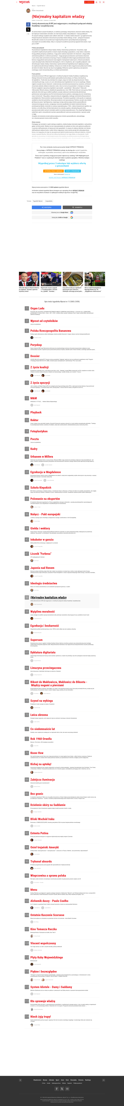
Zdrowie (51, 1080)
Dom (67, 1080)
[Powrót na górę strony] (103, 1080)
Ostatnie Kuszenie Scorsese (47, 915)
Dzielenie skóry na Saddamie (47, 805)
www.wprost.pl (64, 1102)
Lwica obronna (39, 714)
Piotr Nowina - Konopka (38, 882)
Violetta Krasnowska (38, 480)
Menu (33, 889)
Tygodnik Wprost (37, 201)
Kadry (33, 448)
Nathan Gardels (37, 826)
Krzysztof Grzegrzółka (38, 546)
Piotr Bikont (36, 693)
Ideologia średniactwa (43, 583)
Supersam (36, 639)
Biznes (45, 1080)
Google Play (74, 192)
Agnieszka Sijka (37, 707)
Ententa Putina (39, 833)
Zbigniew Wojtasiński (38, 772)
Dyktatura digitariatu (42, 652)
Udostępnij (47, 207)
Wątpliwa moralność (42, 611)
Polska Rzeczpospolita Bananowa (50, 330)
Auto (62, 1080)
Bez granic (36, 793)
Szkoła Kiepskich (40, 487)
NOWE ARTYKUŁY (62, 177)
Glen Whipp (36, 921)
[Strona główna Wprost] (24, 2)
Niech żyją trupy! (40, 1016)
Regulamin (69, 1083)
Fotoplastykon (39, 431)
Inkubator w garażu (42, 539)
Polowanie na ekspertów (45, 498)
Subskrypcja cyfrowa (56, 1083)
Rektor (34, 420)
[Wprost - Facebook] (57, 1089)
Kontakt (48, 1083)
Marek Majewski (37, 405)
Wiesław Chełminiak (38, 950)
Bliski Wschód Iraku (42, 819)
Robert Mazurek (37, 375)
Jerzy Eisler (36, 745)
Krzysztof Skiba (37, 1024)
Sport (57, 1080)
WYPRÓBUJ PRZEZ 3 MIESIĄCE (53, 171)
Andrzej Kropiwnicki (38, 674)
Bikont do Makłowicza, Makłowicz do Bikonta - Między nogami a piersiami (58, 683)
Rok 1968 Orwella (41, 738)
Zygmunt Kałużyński (49, 979)
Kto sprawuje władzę (42, 1001)
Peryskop (36, 344)
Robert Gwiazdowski (38, 604)
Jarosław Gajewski (48, 464)
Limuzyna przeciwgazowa (45, 667)
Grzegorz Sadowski (37, 811)
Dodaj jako (60, 217)
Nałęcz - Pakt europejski (45, 514)
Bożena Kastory (37, 786)
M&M (33, 398)
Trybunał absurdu (41, 861)
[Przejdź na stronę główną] (16, 2)
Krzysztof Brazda (37, 660)
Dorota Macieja (37, 464)
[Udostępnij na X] (28, 29)
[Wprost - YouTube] (67, 1089)
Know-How (36, 753)
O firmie (43, 1083)
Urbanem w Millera (41, 456)
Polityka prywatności (77, 1083)
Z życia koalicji (39, 367)
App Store (67, 192)
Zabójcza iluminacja (42, 779)
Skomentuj (78, 207)
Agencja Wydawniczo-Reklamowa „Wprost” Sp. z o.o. (59, 1097)
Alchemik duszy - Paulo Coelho (49, 900)
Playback (35, 412)
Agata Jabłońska (37, 868)
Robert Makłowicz (47, 693)
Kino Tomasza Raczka (43, 929)
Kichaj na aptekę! (40, 764)
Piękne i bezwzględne (43, 971)
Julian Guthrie (36, 721)
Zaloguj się (67, 174)
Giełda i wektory (40, 528)
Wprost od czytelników (44, 321)
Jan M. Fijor (36, 560)
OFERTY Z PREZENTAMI (72, 171)
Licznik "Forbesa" (40, 553)
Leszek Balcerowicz (38, 618)
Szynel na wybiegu (41, 700)
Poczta (34, 439)
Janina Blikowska (50, 480)
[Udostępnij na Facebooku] (28, 24)
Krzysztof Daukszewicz (38, 1009)
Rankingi (88, 1080)
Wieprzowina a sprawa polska (48, 875)
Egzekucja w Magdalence (45, 472)
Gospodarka (48, 201)
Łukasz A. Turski (37, 507)
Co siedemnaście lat (42, 729)
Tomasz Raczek (37, 936)
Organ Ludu (37, 308)
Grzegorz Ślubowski (38, 840)
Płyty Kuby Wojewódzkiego (46, 957)
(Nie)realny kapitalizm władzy (48, 597)
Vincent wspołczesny (43, 943)
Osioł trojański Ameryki (44, 847)
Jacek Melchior (37, 907)
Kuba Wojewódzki (37, 964)
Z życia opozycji (40, 382)
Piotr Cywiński (37, 854)
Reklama (64, 1083)
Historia (80, 1080)
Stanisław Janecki (37, 337)
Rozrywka (74, 1080)
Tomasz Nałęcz (37, 521)
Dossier (35, 356)
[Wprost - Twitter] (62, 1089)
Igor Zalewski (47, 375)
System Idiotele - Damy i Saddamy (51, 987)
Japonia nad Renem (42, 567)
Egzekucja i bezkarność (44, 625)
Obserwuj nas (59, 212)
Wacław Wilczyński (37, 632)
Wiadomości (37, 1080)
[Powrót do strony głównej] (20, 1080)
